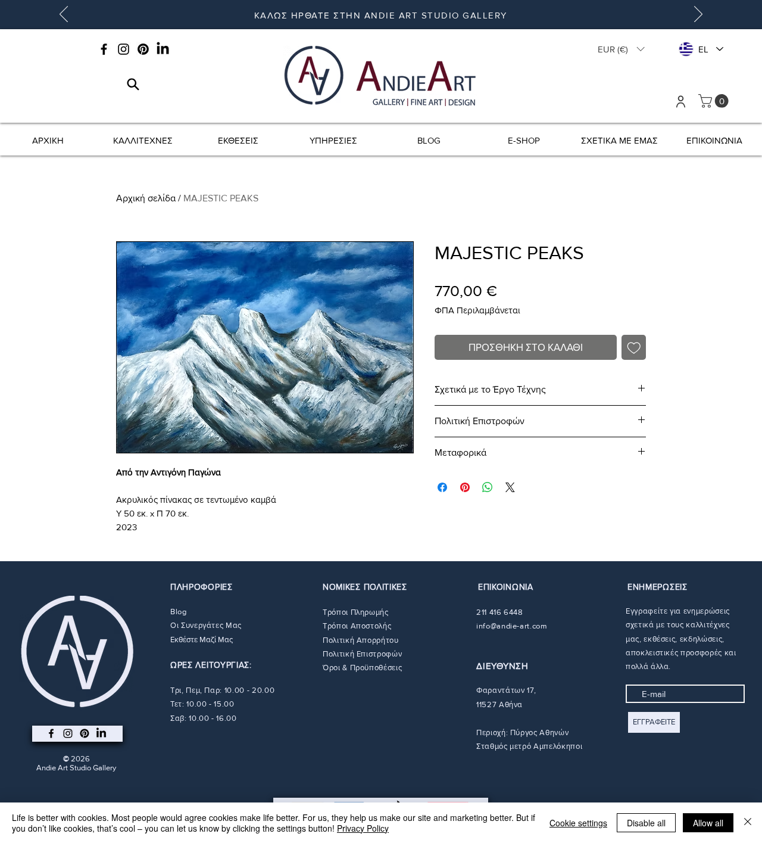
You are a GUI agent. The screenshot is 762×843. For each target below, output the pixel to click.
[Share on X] (510, 487)
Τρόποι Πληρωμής (356, 612)
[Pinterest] (143, 49)
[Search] (133, 84)
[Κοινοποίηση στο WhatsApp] (487, 487)
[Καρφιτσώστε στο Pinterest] (465, 487)
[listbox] (621, 49)
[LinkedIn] (162, 49)
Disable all (646, 823)
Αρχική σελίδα (146, 198)
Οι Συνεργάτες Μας (206, 625)
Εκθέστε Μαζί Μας (201, 639)
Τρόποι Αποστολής (357, 625)
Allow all (708, 823)
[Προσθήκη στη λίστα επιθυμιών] (634, 347)
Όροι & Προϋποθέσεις (362, 667)
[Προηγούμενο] (64, 15)
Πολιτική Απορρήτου (361, 640)
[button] (621, 49)
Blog (178, 611)
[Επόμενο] (698, 15)
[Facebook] (103, 49)
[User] (681, 101)
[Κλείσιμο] (748, 822)
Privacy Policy (363, 828)
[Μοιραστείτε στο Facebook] (442, 487)
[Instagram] (123, 49)
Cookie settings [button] (578, 823)
